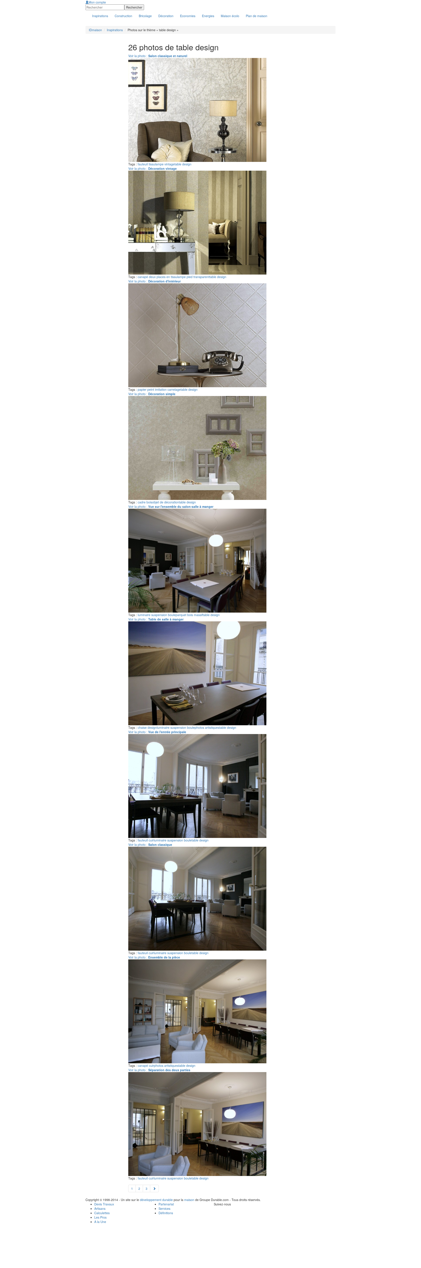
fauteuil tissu (146, 164)
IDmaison (95, 30)
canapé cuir (146, 1065)
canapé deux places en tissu (157, 277)
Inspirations (115, 30)
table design (183, 164)
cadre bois (145, 502)
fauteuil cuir (146, 840)
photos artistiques (207, 727)
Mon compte (97, 2)
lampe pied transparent (193, 277)
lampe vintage (165, 164)
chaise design (147, 727)
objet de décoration (165, 502)
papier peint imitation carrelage (159, 389)
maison (189, 1199)
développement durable (156, 1199)
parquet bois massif (189, 615)
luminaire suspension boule (157, 615)
